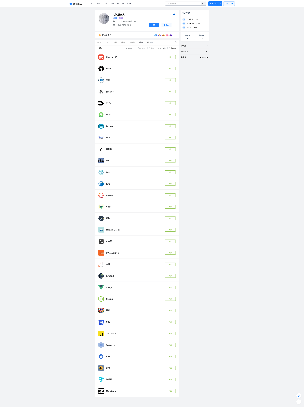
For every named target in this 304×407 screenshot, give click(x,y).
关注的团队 (141, 48)
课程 (99, 3)
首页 (86, 3)
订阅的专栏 (161, 48)
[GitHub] (170, 15)
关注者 (151, 48)
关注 (170, 57)
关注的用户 (130, 48)
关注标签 (172, 48)
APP (105, 3)
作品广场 (120, 3)
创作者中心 (214, 3)
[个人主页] (174, 15)
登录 (229, 3)
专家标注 (130, 3)
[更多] (298, 401)
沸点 (92, 3)
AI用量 (111, 3)
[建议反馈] (298, 395)
